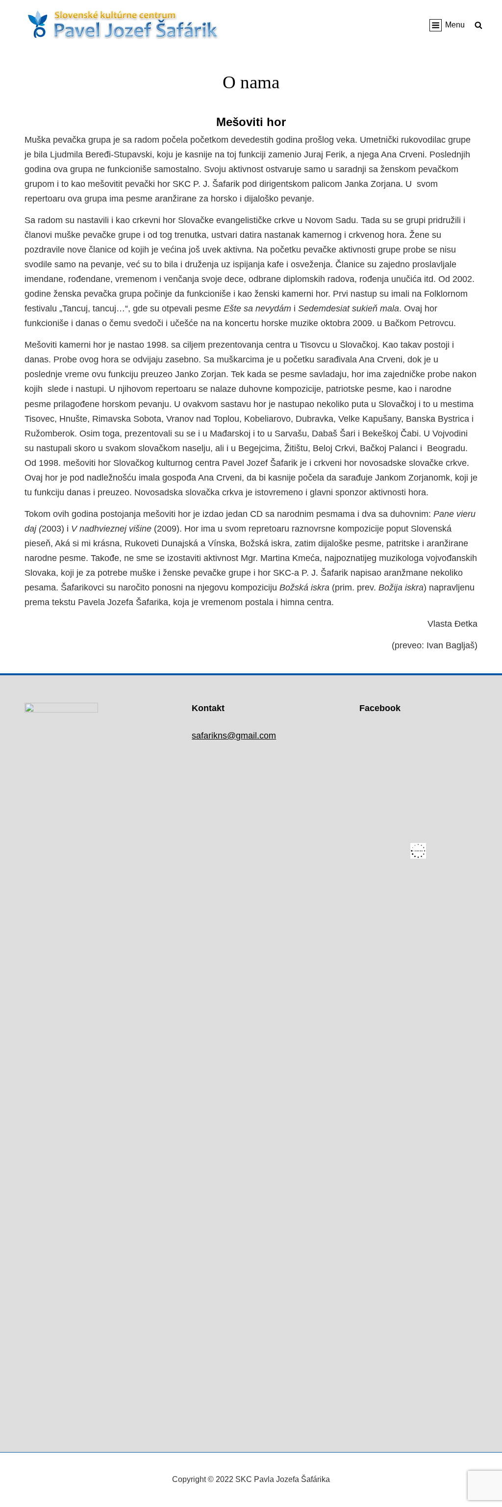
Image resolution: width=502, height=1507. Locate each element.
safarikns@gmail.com (234, 736)
